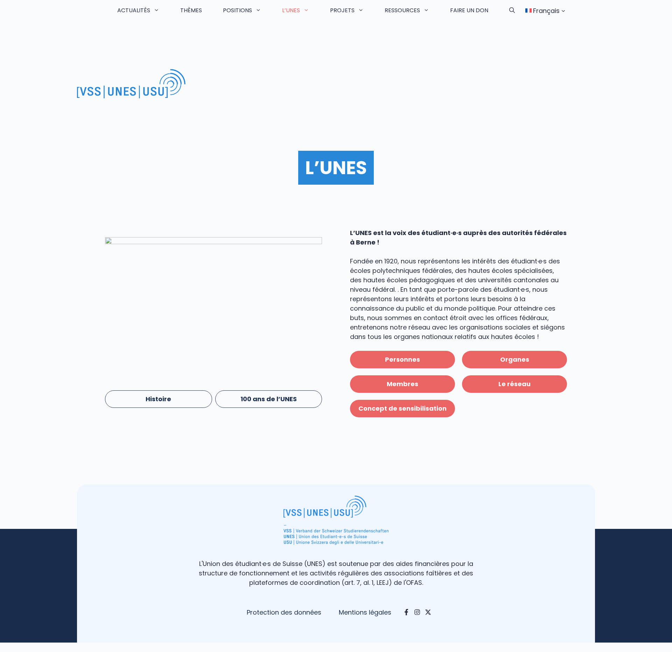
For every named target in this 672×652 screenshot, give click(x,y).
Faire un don (469, 10)
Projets (342, 10)
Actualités (133, 10)
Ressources (402, 10)
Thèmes (191, 10)
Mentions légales (365, 612)
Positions (237, 10)
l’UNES (291, 10)
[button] (512, 10)
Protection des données (284, 612)
